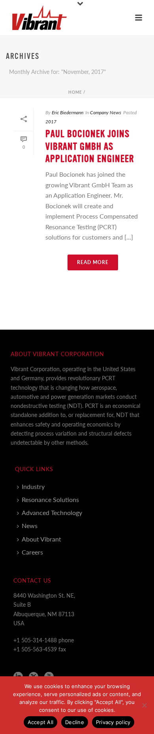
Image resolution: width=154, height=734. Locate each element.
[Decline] (144, 705)
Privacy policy (113, 722)
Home (75, 92)
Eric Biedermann (67, 112)
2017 (50, 121)
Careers (32, 552)
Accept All (41, 722)
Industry (33, 486)
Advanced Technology (52, 512)
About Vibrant (41, 538)
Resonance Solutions (50, 499)
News (30, 525)
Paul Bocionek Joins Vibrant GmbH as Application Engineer (89, 146)
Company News (105, 112)
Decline (74, 722)
